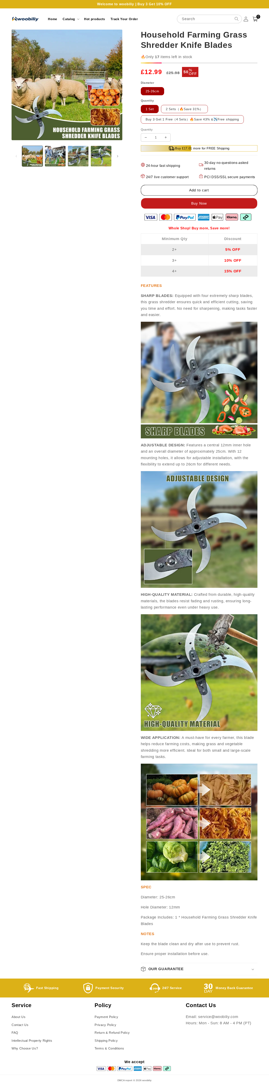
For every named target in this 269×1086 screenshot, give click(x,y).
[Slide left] (16, 156)
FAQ (15, 1032)
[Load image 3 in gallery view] (78, 156)
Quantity (147, 129)
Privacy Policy (105, 1025)
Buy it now (199, 203)
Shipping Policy (106, 1040)
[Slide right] (117, 156)
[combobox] (209, 19)
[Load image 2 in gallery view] (55, 156)
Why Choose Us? (25, 1048)
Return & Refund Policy (112, 1032)
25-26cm (153, 91)
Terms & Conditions (109, 1048)
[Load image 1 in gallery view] (32, 156)
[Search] (236, 19)
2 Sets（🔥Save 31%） (184, 109)
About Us (18, 1017)
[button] (70, 19)
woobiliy (147, 1080)
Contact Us (20, 1025)
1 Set (150, 109)
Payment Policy (106, 1017)
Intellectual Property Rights (32, 1040)
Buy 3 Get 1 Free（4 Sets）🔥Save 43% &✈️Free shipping (192, 119)
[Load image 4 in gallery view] (101, 156)
